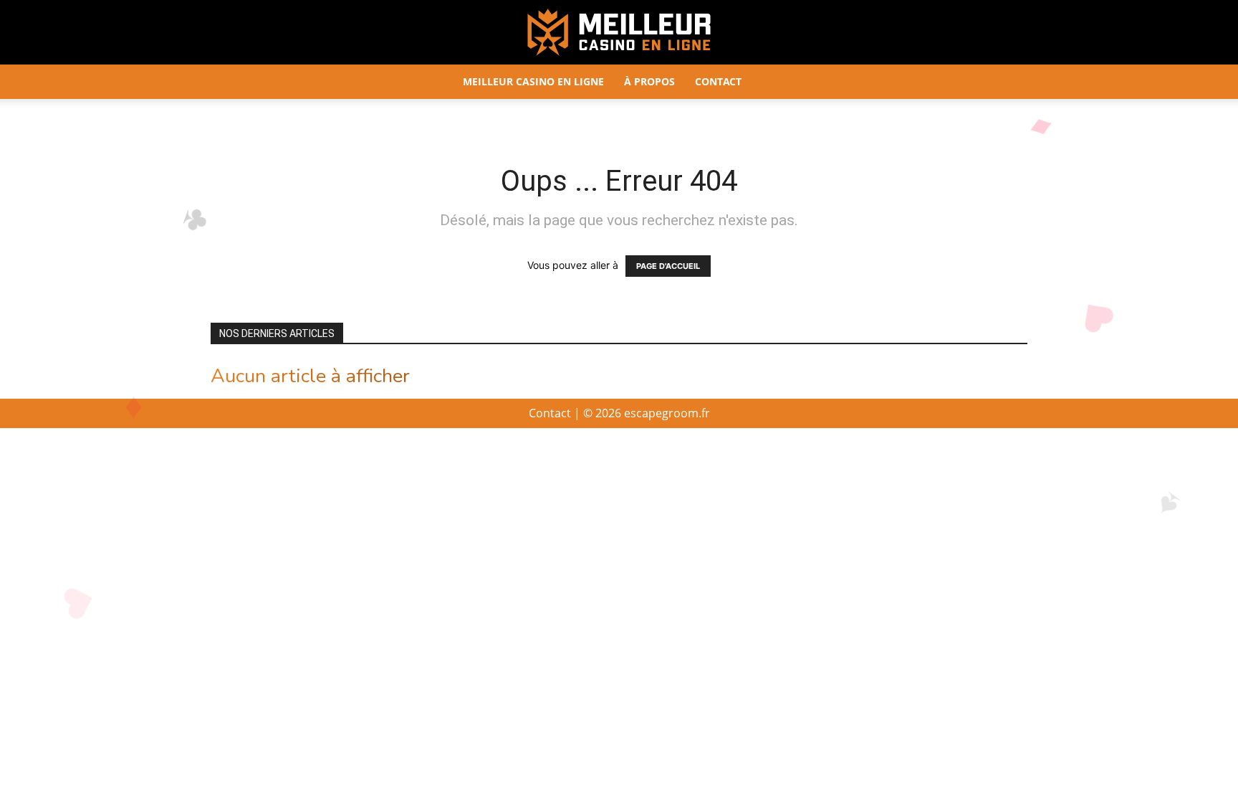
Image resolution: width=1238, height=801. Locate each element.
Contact (718, 81)
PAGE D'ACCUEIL (668, 266)
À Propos (649, 81)
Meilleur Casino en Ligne (533, 81)
